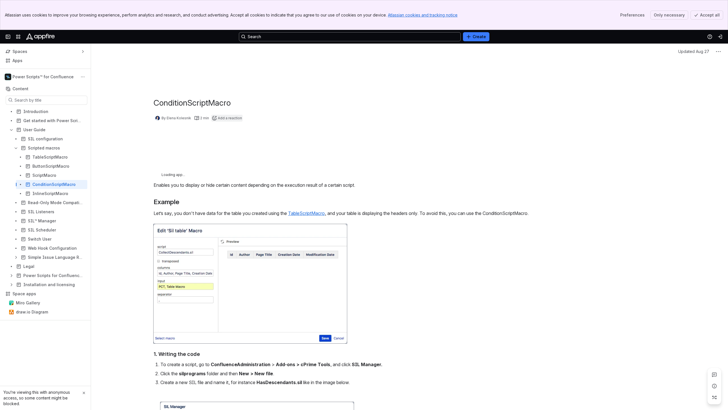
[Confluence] (40, 36)
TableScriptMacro (306, 229)
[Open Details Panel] (714, 386)
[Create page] (714, 397)
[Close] (83, 393)
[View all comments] (714, 374)
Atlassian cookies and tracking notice (423, 15)
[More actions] (82, 76)
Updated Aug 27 (693, 67)
